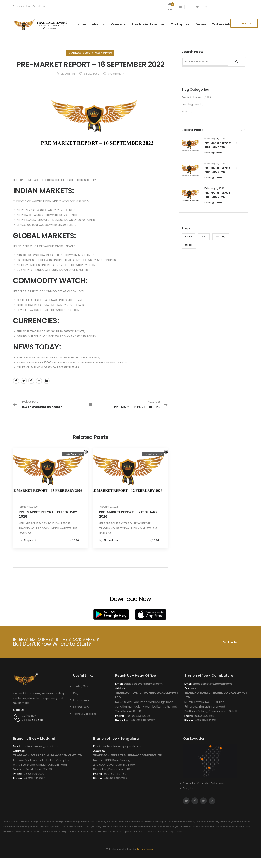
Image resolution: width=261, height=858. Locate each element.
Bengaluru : (122, 720)
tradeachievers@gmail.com (143, 684)
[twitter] (197, 7)
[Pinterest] (31, 381)
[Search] (237, 62)
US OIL (188, 245)
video (185, 111)
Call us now (29, 716)
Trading (220, 236)
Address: (121, 688)
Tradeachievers (146, 849)
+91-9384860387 (115, 778)
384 (156, 540)
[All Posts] (90, 404)
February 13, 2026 (214, 138)
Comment (116, 74)
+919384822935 (206, 720)
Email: (119, 684)
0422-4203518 (205, 716)
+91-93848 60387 (143, 720)
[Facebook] (16, 381)
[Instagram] (39, 381)
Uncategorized (191, 104)
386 (76, 540)
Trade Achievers (192, 97)
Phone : (120, 716)
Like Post (91, 74)
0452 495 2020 (34, 774)
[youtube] (180, 7)
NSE (204, 236)
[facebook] (189, 7)
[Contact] (17, 718)
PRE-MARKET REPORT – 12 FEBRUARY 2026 (128, 514)
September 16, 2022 (79, 53)
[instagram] (206, 7)
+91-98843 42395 (138, 716)
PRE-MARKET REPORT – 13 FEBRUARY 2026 (48, 514)
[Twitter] (24, 381)
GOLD (188, 236)
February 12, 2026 (214, 163)
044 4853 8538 (32, 720)
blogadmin (215, 152)
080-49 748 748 (115, 774)
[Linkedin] (47, 381)
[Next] (244, 130)
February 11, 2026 (214, 188)
